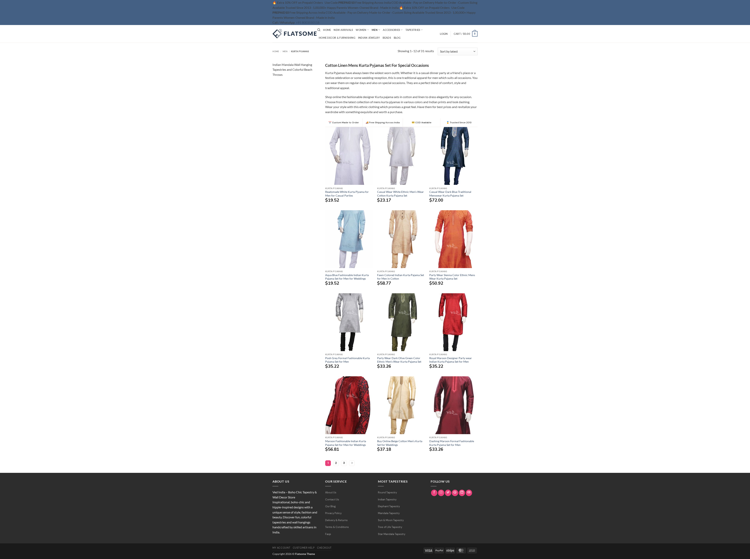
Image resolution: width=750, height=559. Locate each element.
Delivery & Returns (336, 520)
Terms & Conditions (337, 527)
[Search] (318, 30)
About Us (330, 492)
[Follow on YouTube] (469, 493)
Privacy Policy (333, 513)
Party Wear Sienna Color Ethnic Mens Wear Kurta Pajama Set (452, 276)
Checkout (324, 547)
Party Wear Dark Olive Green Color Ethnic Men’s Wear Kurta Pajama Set (399, 359)
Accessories (391, 29)
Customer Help (304, 547)
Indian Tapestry (387, 499)
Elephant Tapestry (389, 506)
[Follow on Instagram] (441, 493)
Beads (387, 37)
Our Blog (330, 506)
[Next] (352, 463)
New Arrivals (343, 29)
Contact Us (332, 499)
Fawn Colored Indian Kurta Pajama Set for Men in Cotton (400, 276)
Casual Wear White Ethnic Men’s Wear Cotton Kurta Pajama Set (400, 193)
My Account (281, 547)
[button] (444, 34)
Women (361, 29)
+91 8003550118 (307, 22)
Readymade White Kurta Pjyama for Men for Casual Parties (347, 193)
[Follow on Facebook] (434, 493)
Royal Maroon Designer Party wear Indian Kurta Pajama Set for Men (450, 359)
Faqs (328, 534)
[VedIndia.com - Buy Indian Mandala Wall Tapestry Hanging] (292, 33)
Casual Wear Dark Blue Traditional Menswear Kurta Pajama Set (450, 193)
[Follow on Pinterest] (455, 493)
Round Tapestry (387, 492)
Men (375, 29)
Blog (397, 37)
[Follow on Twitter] (448, 493)
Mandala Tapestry (389, 513)
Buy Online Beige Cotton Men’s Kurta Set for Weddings (399, 442)
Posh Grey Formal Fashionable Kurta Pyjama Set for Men (347, 359)
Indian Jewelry (369, 37)
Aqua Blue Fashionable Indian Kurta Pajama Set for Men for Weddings (347, 276)
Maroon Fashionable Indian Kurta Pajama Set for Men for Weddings (345, 442)
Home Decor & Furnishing (337, 37)
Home (327, 29)
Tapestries (412, 29)
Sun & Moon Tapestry (391, 520)
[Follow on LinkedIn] (462, 493)
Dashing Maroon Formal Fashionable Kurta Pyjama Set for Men (451, 442)
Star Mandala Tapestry (391, 534)
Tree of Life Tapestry (390, 527)
